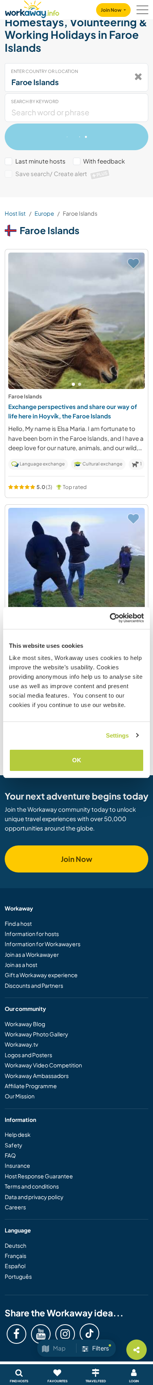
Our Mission (20, 1096)
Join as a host (21, 964)
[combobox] (76, 77)
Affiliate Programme (31, 1085)
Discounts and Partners (34, 985)
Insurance (17, 1165)
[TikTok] (89, 1333)
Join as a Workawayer (32, 954)
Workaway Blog (25, 1023)
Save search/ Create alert (61, 173)
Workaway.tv (21, 1044)
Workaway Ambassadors (37, 1075)
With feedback (104, 161)
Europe (44, 213)
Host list (15, 213)
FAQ (10, 1155)
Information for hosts (32, 933)
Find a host (18, 923)
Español (15, 1265)
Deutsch (15, 1245)
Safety (13, 1145)
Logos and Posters (28, 1054)
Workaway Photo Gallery (36, 1034)
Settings (117, 735)
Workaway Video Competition (43, 1065)
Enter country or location (44, 71)
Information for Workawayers (42, 943)
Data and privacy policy (34, 1196)
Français (15, 1255)
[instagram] (65, 1334)
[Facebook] (16, 1334)
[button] (73, 384)
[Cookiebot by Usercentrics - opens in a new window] (110, 618)
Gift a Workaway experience (41, 974)
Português (18, 1276)
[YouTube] (41, 1334)
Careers (15, 1207)
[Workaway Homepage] (32, 8)
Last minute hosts (40, 161)
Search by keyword (34, 101)
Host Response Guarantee (39, 1176)
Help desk (18, 1134)
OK (76, 760)
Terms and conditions (32, 1186)
